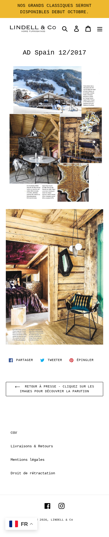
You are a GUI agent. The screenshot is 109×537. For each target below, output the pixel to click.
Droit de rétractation (33, 473)
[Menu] (100, 28)
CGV (14, 433)
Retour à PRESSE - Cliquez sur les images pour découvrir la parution (57, 389)
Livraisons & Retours (32, 446)
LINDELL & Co (62, 519)
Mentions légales (27, 460)
